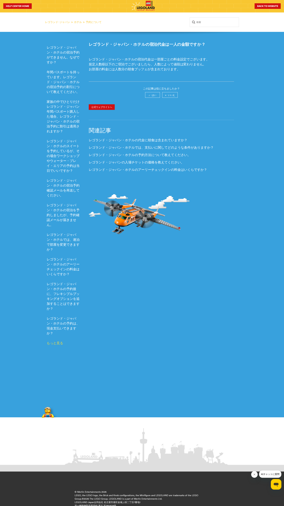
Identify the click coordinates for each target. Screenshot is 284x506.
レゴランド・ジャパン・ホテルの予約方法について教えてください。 (140, 155)
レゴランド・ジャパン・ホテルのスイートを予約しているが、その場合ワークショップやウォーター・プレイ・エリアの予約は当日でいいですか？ (63, 156)
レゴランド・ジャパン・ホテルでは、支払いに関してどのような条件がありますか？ (151, 147)
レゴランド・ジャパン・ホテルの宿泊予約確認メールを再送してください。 (63, 187)
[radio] (152, 95)
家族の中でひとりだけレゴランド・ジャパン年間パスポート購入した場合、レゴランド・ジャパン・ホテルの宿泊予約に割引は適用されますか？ (63, 116)
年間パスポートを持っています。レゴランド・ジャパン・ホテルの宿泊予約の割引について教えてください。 (63, 82)
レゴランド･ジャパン (57, 22)
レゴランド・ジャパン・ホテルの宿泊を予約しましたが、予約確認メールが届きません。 (63, 215)
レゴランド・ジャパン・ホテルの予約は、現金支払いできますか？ (63, 325)
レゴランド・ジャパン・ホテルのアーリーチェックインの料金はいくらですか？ (63, 266)
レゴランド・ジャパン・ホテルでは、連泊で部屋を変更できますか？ (63, 242)
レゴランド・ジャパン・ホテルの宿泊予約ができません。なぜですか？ (63, 54)
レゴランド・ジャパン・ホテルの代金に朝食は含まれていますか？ (138, 140)
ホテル (78, 22)
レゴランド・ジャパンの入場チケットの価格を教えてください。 (136, 162)
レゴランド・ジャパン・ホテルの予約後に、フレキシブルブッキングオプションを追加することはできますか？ (63, 296)
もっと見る (55, 343)
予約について (94, 22)
